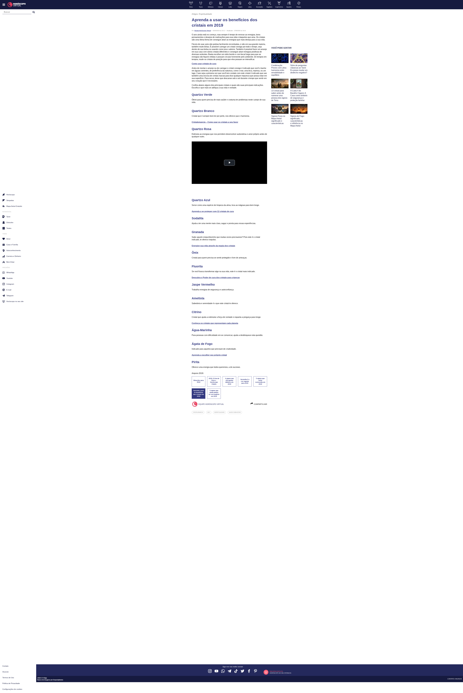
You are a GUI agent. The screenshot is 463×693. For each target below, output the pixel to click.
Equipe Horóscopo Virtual (202, 30)
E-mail (8, 290)
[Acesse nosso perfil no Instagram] (210, 671)
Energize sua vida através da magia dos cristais (213, 246)
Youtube (9, 278)
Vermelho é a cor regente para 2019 (244, 381)
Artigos (195, 14)
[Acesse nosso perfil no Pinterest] (255, 671)
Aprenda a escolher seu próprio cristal (209, 355)
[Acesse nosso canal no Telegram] (229, 671)
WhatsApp (10, 272)
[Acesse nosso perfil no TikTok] (236, 671)
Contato (5, 666)
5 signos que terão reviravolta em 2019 (260, 381)
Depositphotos (58, 680)
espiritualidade (219, 412)
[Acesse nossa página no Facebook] (249, 671)
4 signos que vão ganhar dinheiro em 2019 (229, 381)
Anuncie (5, 672)
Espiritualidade (205, 14)
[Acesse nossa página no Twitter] (242, 671)
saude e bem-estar (235, 412)
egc (209, 412)
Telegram (10, 296)
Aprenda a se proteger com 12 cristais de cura (213, 211)
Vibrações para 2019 (198, 381)
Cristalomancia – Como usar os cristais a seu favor (215, 122)
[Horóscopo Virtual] (17, 4)
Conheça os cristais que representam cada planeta (215, 323)
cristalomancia (198, 412)
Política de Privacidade (11, 683)
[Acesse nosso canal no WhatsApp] (223, 671)
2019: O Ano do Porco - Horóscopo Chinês (214, 381)
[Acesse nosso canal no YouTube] (216, 671)
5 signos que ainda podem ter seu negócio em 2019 (214, 393)
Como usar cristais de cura (204, 64)
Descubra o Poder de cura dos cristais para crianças (216, 278)
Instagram (10, 284)
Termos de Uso (8, 678)
